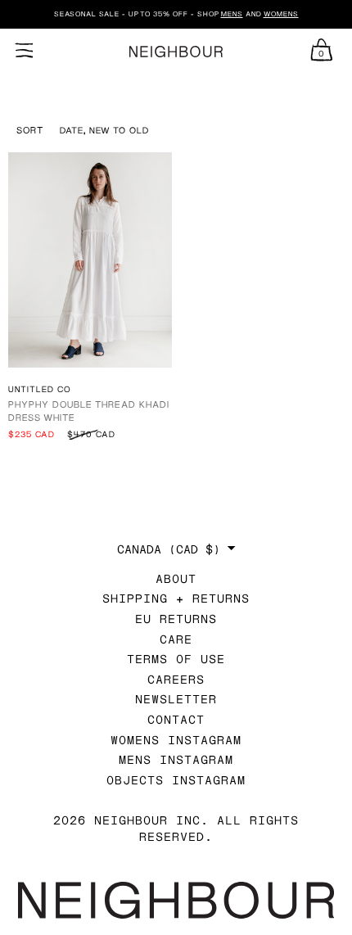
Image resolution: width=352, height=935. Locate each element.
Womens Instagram (176, 740)
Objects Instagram (176, 780)
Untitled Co (39, 389)
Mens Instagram (176, 759)
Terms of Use (176, 659)
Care (176, 639)
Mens (232, 14)
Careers (176, 679)
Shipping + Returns (176, 598)
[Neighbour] (176, 52)
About (176, 578)
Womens (281, 14)
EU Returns (176, 619)
